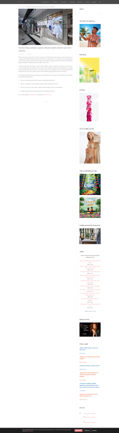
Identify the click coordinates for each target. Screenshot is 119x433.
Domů (19, 6)
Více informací (30, 431)
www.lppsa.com (33, 94)
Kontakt (94, 2)
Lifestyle (63, 2)
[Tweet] (46, 101)
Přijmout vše (78, 430)
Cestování (72, 2)
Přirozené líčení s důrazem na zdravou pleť (90, 271)
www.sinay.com (48, 94)
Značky (23, 6)
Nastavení (94, 430)
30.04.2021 (21, 54)
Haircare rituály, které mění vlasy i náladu (90, 286)
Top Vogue (21, 2)
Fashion (55, 2)
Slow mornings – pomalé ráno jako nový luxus (90, 289)
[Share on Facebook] (44, 101)
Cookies (87, 2)
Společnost (45, 2)
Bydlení (80, 2)
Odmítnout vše (87, 430)
